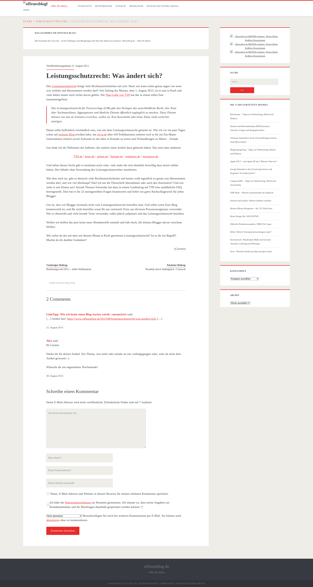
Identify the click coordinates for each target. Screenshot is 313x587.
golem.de (102, 156)
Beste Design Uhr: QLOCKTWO (244, 216)
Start (27, 21)
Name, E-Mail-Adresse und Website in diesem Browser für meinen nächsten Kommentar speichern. (109, 493)
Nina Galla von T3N (118, 95)
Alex (49, 340)
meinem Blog (67, 134)
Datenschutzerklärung (163, 6)
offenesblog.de (156, 566)
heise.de (90, 156)
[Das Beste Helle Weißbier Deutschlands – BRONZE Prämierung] (255, 56)
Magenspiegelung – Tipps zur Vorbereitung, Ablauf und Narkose (252, 151)
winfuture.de (132, 156)
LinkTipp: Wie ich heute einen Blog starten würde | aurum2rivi (86, 314)
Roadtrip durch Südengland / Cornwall (166, 269)
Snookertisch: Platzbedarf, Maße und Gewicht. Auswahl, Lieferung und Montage (250, 241)
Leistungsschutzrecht (64, 86)
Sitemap (121, 6)
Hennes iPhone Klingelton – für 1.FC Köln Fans (251, 208)
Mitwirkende (103, 6)
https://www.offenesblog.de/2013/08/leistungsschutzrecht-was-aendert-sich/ (111, 318)
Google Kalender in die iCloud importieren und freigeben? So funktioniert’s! (251, 171)
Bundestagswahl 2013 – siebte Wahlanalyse (68, 269)
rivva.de (102, 134)
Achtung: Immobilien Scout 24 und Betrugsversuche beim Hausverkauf (253, 140)
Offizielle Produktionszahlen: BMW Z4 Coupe (250, 224)
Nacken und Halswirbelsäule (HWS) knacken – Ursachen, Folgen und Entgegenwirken (250, 128)
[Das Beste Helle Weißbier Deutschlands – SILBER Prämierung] (255, 48)
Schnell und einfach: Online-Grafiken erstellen (250, 200)
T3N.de (78, 156)
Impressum (136, 6)
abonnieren (52, 520)
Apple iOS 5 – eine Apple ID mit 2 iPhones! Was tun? (253, 161)
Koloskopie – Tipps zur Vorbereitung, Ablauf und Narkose (252, 116)
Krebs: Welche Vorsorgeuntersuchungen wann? (250, 232)
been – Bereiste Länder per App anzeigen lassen (251, 251)
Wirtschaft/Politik (51, 21)
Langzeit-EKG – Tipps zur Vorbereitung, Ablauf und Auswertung (253, 183)
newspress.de (150, 156)
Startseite (85, 6)
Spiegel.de (116, 156)
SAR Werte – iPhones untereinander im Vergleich (251, 192)
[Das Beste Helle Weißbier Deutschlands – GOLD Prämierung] (255, 40)
